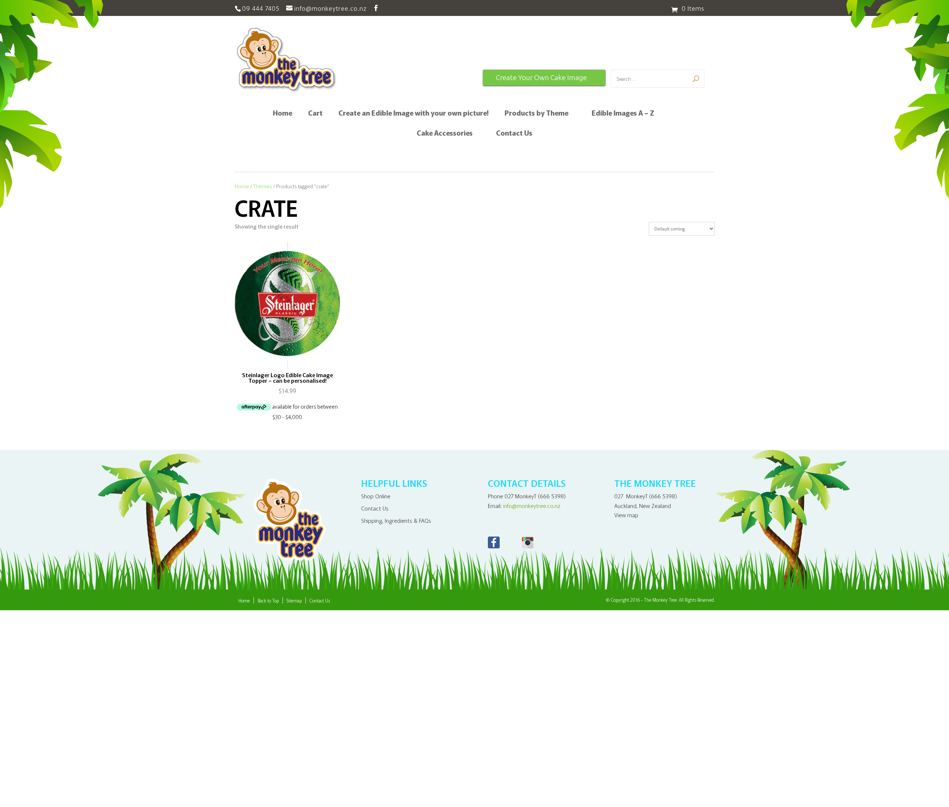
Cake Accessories (445, 133)
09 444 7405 (261, 8)
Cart (315, 113)
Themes (262, 186)
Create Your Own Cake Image (541, 77)
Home (282, 113)
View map (626, 515)
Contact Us (514, 133)
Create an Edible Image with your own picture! (413, 113)
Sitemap (294, 600)
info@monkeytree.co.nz (532, 505)
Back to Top (268, 600)
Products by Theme (536, 113)
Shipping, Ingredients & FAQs (396, 520)
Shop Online (375, 496)
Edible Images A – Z (623, 113)
